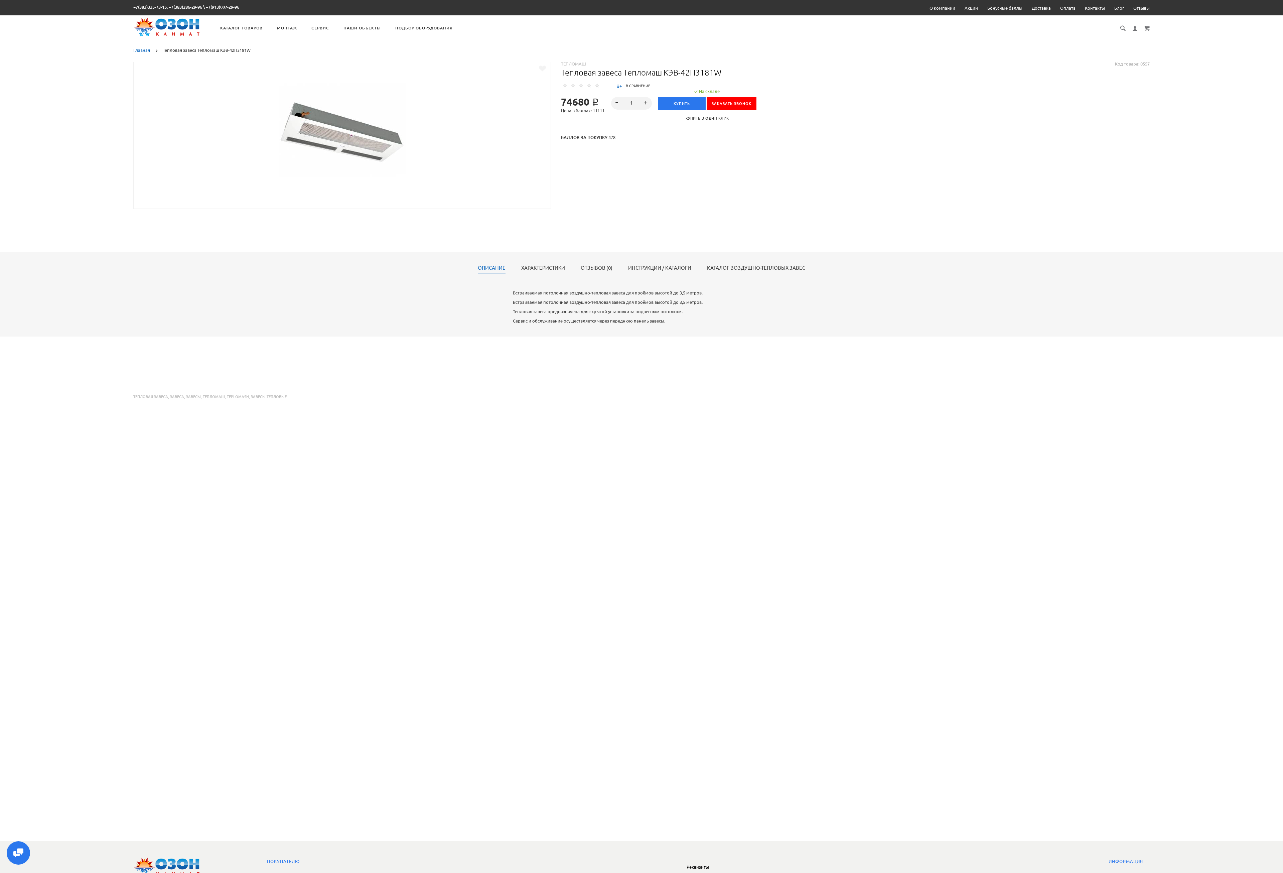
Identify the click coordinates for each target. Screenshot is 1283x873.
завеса (177, 397)
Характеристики (543, 268)
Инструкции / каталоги (659, 268)
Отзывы (1141, 8)
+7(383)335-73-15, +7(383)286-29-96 (167, 7)
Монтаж (287, 28)
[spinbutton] (631, 103)
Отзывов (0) (596, 268)
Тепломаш (573, 63)
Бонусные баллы (1004, 8)
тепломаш (214, 397)
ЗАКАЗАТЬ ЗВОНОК (731, 104)
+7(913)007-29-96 (222, 7)
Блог (1119, 8)
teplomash (238, 397)
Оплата (1068, 8)
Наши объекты (362, 28)
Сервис (320, 28)
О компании (942, 8)
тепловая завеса (150, 397)
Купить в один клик (707, 118)
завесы (193, 397)
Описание (492, 268)
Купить (682, 104)
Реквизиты (698, 867)
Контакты (1095, 8)
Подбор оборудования (424, 28)
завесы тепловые (269, 397)
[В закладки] (542, 69)
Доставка (1041, 8)
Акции (971, 8)
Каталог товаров (241, 28)
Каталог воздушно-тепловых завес (756, 268)
